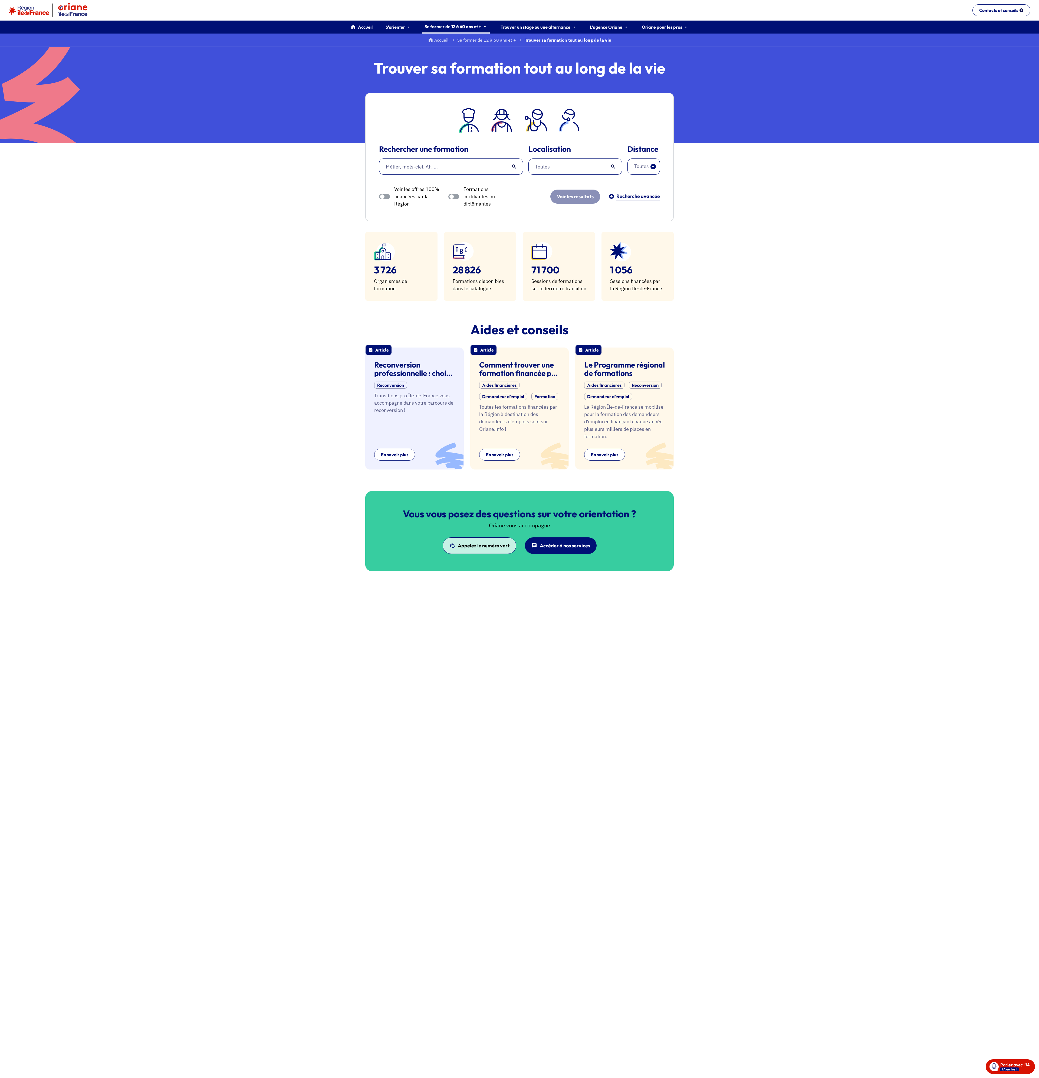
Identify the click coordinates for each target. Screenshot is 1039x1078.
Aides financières (499, 385)
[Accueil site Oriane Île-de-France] (76, 10)
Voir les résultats (575, 196)
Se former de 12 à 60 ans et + (486, 40)
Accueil (365, 27)
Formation (544, 396)
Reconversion (390, 385)
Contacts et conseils (998, 10)
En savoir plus (394, 454)
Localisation (549, 149)
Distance (642, 149)
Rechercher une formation (423, 149)
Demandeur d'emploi (503, 396)
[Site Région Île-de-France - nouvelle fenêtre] (29, 10)
